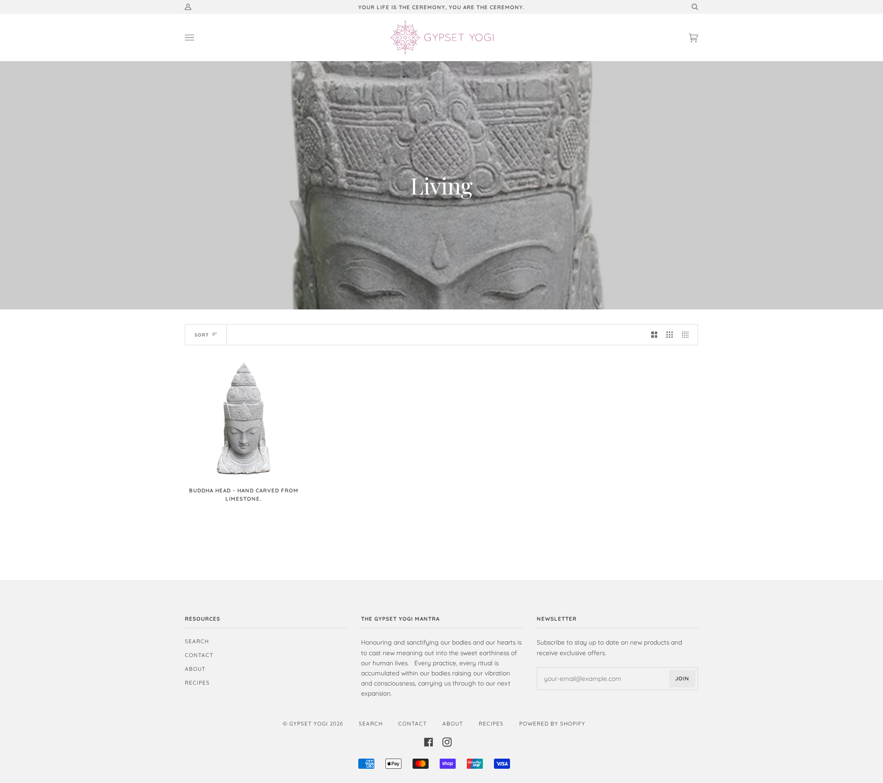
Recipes (197, 682)
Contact (199, 655)
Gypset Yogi (308, 723)
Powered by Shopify (552, 723)
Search (197, 641)
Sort (202, 334)
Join (682, 678)
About (195, 668)
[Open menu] (198, 37)
